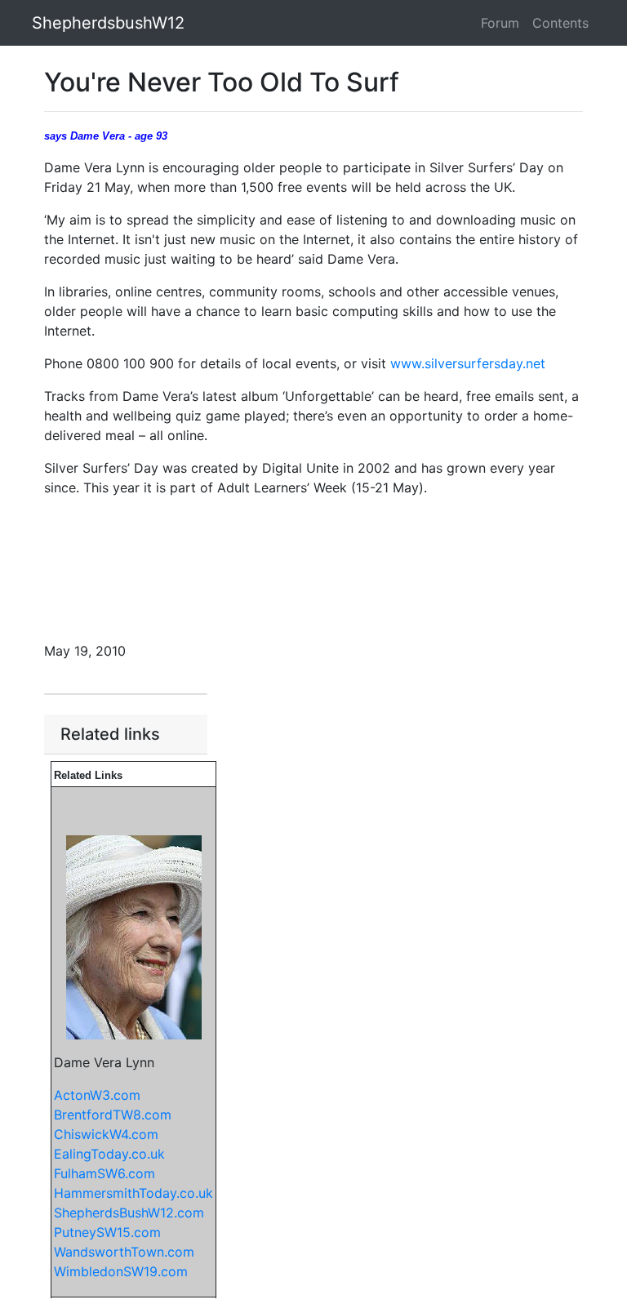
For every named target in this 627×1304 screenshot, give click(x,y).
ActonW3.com (97, 1095)
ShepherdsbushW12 (108, 23)
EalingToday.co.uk (109, 1154)
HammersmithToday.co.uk (133, 1193)
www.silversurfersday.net (467, 363)
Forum (500, 23)
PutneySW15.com (107, 1232)
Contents (560, 23)
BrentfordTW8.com (112, 1114)
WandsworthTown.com (124, 1252)
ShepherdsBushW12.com (129, 1212)
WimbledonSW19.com (121, 1271)
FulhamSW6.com (104, 1173)
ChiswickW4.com (106, 1134)
